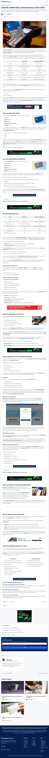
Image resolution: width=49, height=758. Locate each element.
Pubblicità (34, 744)
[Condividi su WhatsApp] (14, 602)
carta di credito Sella (13, 585)
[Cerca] (45, 2)
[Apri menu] (47, 2)
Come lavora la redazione (43, 673)
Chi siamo (34, 740)
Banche (25, 744)
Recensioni (26, 740)
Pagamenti (3, 5)
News (25, 745)
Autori (34, 741)
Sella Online (34, 430)
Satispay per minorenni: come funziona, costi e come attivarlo (15, 201)
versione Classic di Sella (8, 596)
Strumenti (25, 747)
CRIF (13, 387)
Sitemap (34, 745)
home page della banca (26, 373)
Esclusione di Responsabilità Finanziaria (43, 743)
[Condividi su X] (7, 602)
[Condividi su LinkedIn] (9, 602)
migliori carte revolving (18, 147)
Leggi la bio (12, 666)
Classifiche (26, 741)
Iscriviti (24, 647)
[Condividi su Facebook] (12, 602)
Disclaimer (42, 740)
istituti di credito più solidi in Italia (38, 328)
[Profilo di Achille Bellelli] (3, 669)
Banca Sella (5, 605)
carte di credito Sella (17, 591)
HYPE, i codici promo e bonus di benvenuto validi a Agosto (11, 630)
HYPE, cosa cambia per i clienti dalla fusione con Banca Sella (15, 472)
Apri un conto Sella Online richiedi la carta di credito (24, 195)
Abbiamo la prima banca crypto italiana (8, 634)
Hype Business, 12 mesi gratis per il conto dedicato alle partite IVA (12, 632)
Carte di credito (8, 5)
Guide (25, 746)
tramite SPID (32, 374)
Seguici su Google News (6, 749)
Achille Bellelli (9, 14)
